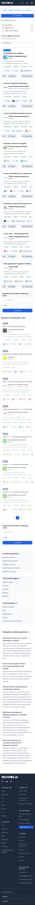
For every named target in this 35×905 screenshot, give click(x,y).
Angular (4, 816)
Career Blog (23, 791)
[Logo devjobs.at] (7, 3)
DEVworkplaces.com (26, 876)
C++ (2, 812)
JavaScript (4, 795)
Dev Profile (22, 795)
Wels (3, 836)
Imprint (21, 841)
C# (2, 798)
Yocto (3, 36)
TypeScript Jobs (8, 582)
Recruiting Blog (24, 820)
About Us (22, 837)
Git (2, 802)
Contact (21, 860)
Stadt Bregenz (7, 614)
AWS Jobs (6, 596)
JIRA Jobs (5, 593)
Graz (3, 825)
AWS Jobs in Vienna (9, 564)
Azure (3, 805)
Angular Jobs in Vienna (10, 561)
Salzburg (4, 829)
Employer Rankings (25, 804)
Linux (3, 791)
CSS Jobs (5, 586)
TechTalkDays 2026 (25, 883)
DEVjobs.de (23, 872)
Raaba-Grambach (8, 607)
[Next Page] (21, 517)
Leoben (5, 617)
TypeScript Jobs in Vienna (11, 568)
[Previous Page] (13, 517)
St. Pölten (4, 847)
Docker (3, 809)
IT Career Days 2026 (25, 879)
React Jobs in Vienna (9, 571)
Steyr (4, 610)
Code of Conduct (24, 853)
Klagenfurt (5, 839)
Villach (3, 843)
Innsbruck (4, 832)
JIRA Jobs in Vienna (9, 557)
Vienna (17, 36)
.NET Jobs (6, 589)
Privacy (21, 850)
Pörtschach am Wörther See (12, 621)
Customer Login (24, 823)
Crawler (21, 857)
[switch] (31, 25)
